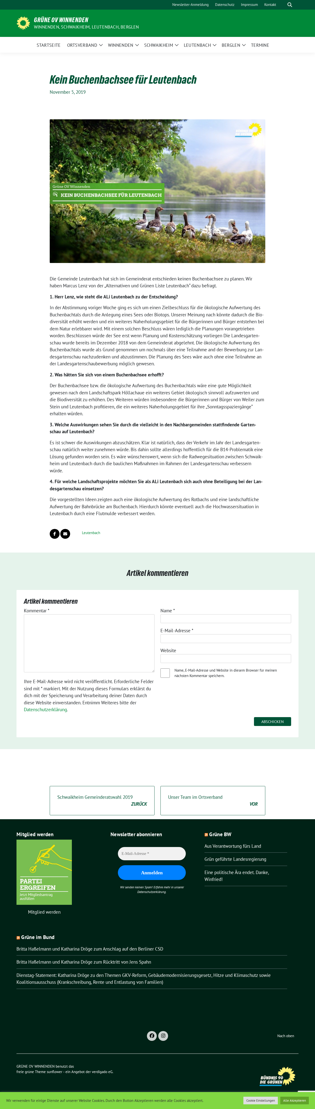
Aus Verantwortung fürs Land (233, 846)
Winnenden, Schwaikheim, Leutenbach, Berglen (86, 27)
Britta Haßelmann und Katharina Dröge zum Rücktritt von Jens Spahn (83, 962)
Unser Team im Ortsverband (213, 800)
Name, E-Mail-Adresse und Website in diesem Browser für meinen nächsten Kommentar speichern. (225, 673)
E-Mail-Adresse (176, 630)
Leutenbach (91, 532)
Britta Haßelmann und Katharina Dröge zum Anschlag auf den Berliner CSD (89, 949)
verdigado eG (102, 1071)
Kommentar (36, 611)
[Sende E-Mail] (65, 534)
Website (168, 650)
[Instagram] (163, 1036)
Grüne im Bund (37, 937)
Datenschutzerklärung (45, 709)
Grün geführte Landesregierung (235, 859)
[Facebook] (152, 1036)
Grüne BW (220, 834)
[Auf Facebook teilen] (55, 534)
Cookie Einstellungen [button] (260, 1100)
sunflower (54, 1071)
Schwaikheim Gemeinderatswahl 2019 (102, 800)
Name (167, 611)
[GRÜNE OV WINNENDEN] (23, 23)
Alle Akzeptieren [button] (294, 1100)
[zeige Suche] (290, 5)
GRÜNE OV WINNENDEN (61, 20)
